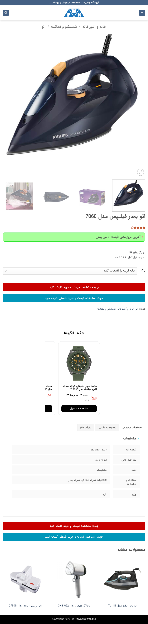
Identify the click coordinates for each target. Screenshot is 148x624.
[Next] (7, 105)
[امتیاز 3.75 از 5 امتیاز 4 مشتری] (74, 227)
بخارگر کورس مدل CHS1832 (74, 606)
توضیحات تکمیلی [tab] (107, 428)
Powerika (80, 619)
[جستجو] (6, 13)
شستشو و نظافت (64, 27)
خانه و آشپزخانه (94, 27)
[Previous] (138, 105)
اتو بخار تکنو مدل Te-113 (122, 606)
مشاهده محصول (79, 408)
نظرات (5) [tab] (85, 428)
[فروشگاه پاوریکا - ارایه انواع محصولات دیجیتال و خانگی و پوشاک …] (74, 12)
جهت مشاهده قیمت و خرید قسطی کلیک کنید (74, 298)
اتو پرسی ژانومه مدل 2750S (25, 606)
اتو (43, 27)
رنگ (143, 270)
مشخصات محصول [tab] (132, 428)
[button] (142, 13)
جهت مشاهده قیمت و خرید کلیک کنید (74, 287)
